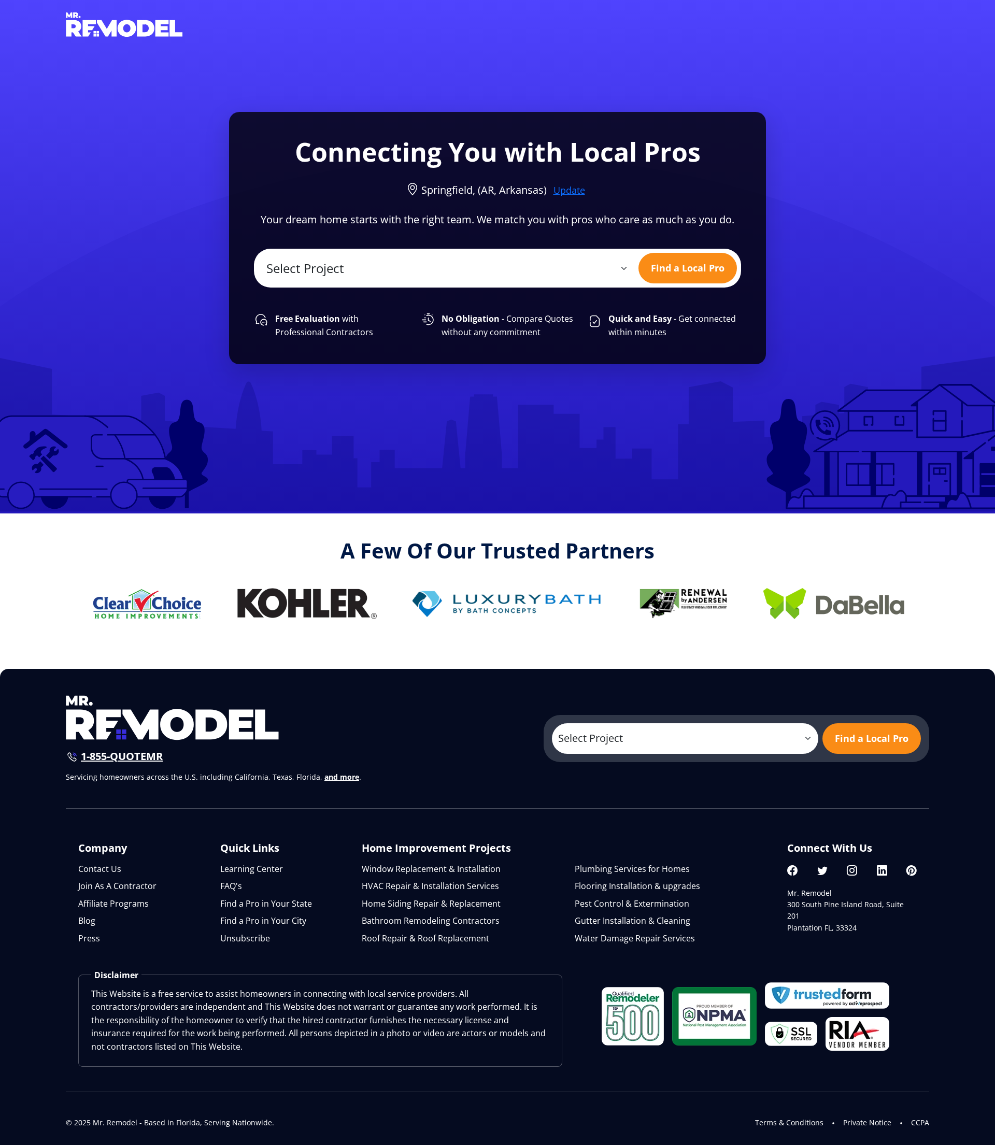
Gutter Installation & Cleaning (632, 920)
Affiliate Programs (113, 903)
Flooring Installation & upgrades (637, 886)
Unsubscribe (245, 938)
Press (89, 938)
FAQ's (231, 886)
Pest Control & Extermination (632, 903)
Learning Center (251, 869)
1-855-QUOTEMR (122, 756)
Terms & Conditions (789, 1122)
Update (569, 190)
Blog (86, 920)
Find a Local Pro (687, 268)
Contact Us (99, 869)
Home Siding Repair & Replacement (431, 903)
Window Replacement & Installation (431, 869)
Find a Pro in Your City (263, 920)
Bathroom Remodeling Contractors (431, 920)
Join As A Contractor (117, 886)
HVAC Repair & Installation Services (430, 886)
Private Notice (867, 1122)
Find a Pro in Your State (266, 903)
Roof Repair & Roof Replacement (425, 938)
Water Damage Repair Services (635, 938)
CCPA (920, 1122)
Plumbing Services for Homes (632, 869)
